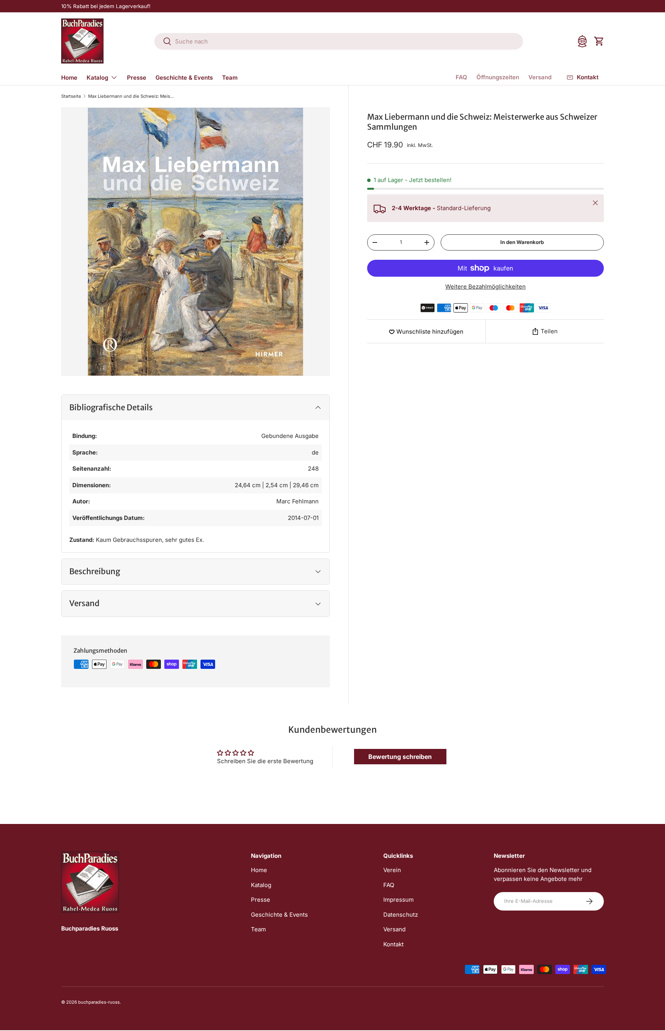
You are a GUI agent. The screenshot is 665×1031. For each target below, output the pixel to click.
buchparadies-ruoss (99, 1002)
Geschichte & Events (184, 77)
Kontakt (393, 944)
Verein (392, 870)
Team (229, 77)
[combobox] (338, 41)
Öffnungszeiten (497, 77)
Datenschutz (400, 914)
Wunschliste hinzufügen (429, 331)
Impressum (398, 899)
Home (69, 77)
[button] (599, 41)
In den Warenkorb (522, 242)
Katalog (97, 77)
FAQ (461, 77)
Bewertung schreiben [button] (400, 756)
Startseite (71, 96)
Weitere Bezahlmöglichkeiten (485, 286)
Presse (136, 77)
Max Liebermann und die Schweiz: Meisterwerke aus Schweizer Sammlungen (131, 96)
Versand (539, 77)
